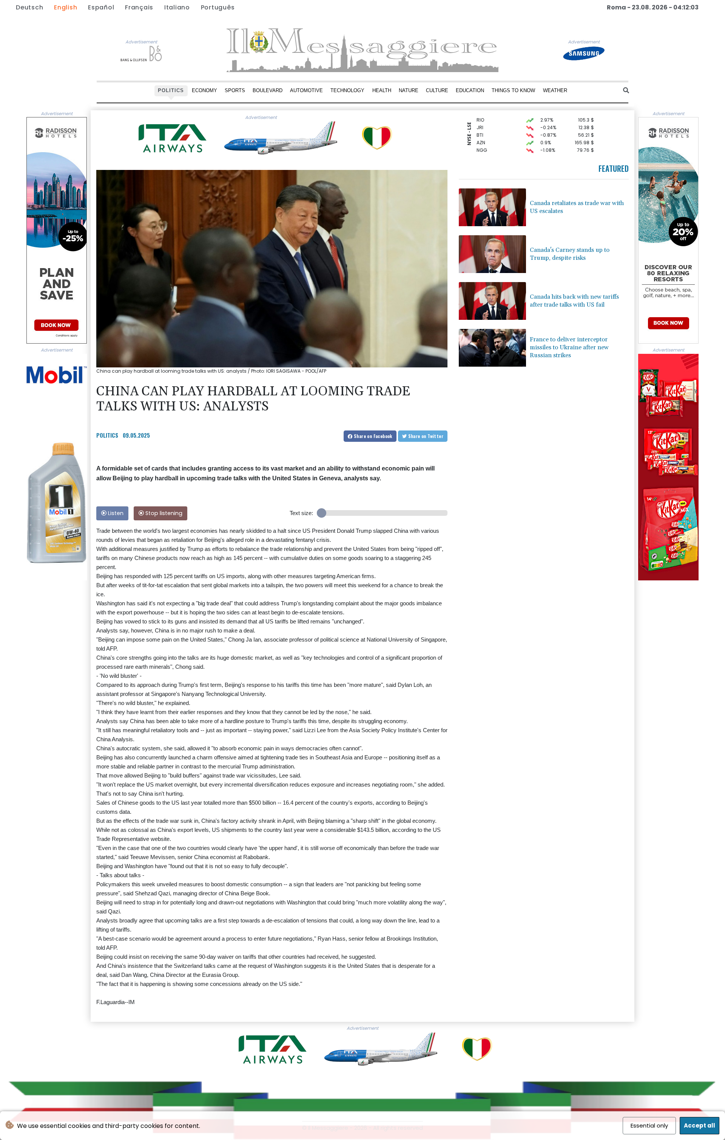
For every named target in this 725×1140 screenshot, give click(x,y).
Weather (555, 90)
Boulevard (267, 90)
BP (479, 143)
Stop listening (163, 513)
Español (101, 7)
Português (218, 7)
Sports (235, 90)
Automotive (306, 90)
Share (372, 436)
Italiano (177, 7)
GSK (481, 151)
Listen (114, 513)
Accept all (699, 1125)
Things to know (513, 90)
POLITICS (107, 435)
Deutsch (29, 7)
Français (139, 7)
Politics (171, 90)
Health (381, 90)
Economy (204, 90)
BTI (480, 121)
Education (470, 90)
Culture (437, 90)
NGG (482, 136)
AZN (481, 128)
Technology (347, 90)
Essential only (649, 1125)
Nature (408, 90)
